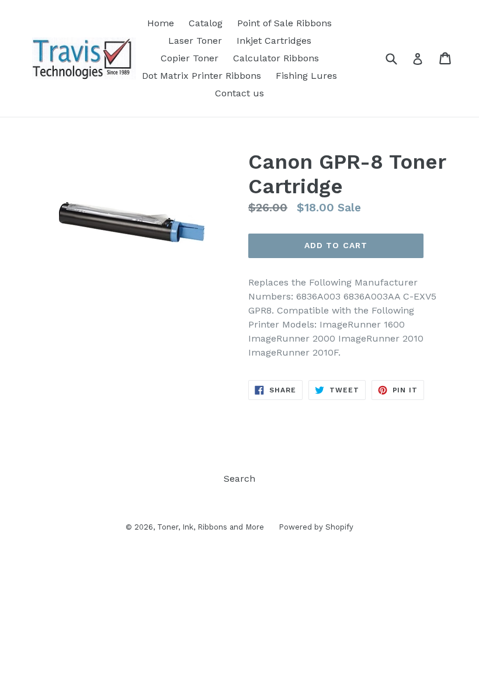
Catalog (206, 23)
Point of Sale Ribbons (284, 23)
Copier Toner (189, 58)
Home (160, 23)
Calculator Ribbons (276, 58)
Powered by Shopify (316, 527)
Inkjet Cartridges (274, 40)
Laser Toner (195, 40)
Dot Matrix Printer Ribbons (201, 75)
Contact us (239, 93)
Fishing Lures (306, 75)
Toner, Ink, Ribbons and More (210, 527)
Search (239, 478)
